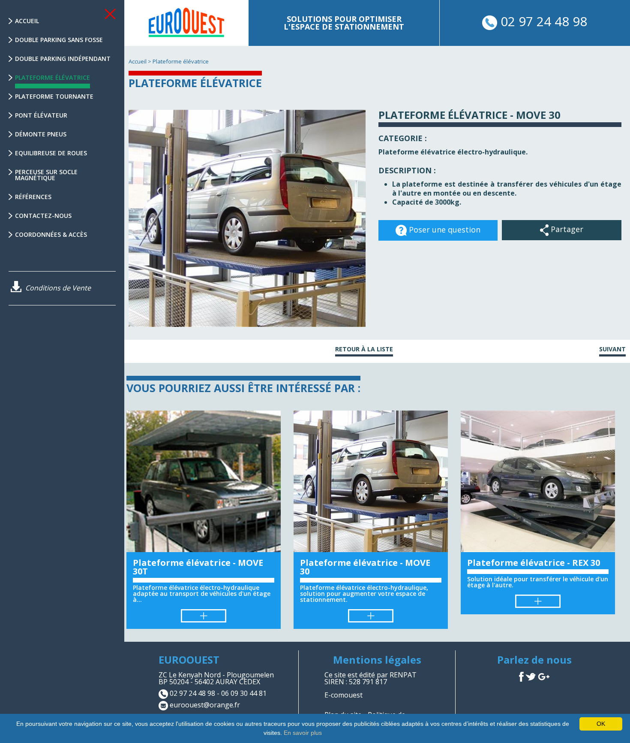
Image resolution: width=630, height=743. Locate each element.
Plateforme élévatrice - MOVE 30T (198, 567)
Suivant (612, 349)
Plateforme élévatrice (52, 77)
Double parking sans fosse (59, 40)
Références (33, 197)
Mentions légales (377, 659)
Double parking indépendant (63, 58)
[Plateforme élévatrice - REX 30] (538, 481)
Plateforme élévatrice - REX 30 (533, 562)
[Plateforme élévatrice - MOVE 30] (371, 481)
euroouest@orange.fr (205, 705)
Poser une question (443, 229)
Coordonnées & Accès (51, 234)
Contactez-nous (43, 215)
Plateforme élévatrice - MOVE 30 (365, 567)
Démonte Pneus (40, 134)
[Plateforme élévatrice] (186, 22)
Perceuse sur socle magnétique (46, 175)
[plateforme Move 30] (247, 218)
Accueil (27, 21)
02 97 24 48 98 (542, 21)
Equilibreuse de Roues (51, 153)
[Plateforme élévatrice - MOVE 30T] (203, 481)
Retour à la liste (364, 349)
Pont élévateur (41, 115)
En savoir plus (303, 732)
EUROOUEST (189, 659)
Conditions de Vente (57, 288)
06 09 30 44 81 (244, 693)
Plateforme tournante (54, 96)
